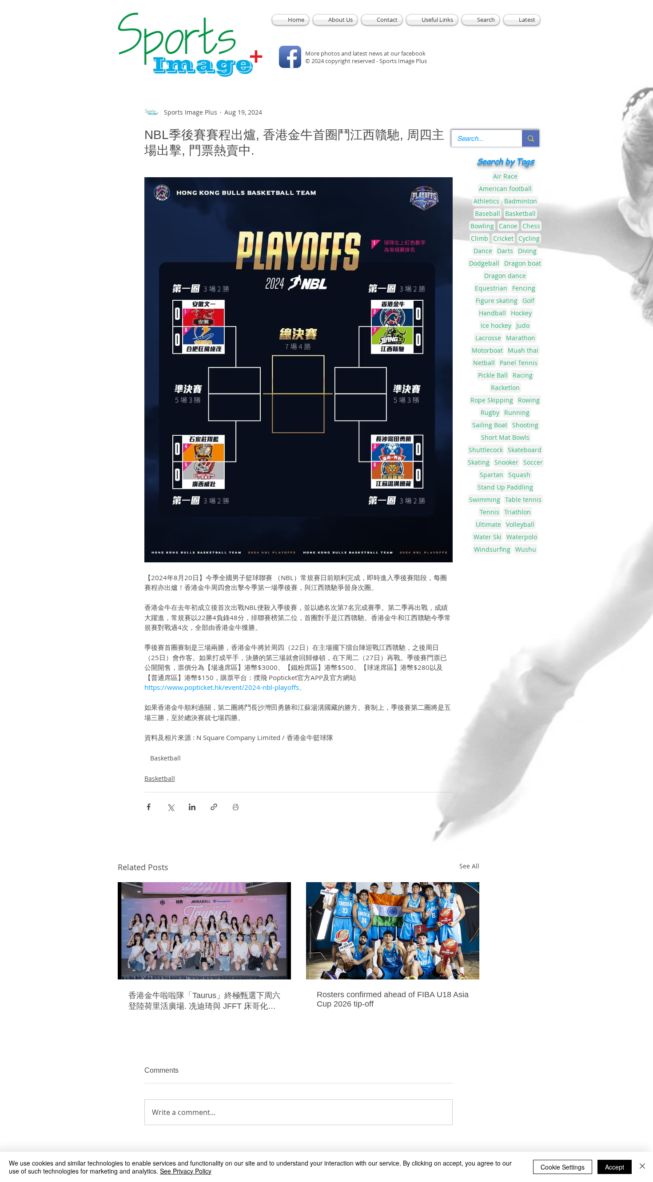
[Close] (642, 1167)
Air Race (505, 176)
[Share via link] (214, 807)
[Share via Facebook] (148, 807)
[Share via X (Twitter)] (170, 807)
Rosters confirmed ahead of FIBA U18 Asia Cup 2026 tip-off (393, 999)
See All (469, 866)
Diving (527, 251)
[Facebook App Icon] (290, 57)
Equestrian (491, 288)
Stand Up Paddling (505, 487)
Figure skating (497, 300)
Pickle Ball (493, 375)
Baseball (487, 213)
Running (517, 412)
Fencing (523, 288)
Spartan (491, 474)
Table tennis (523, 499)
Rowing (529, 400)
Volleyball (520, 524)
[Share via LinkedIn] (192, 807)
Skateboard (525, 450)
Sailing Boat (489, 425)
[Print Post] (235, 807)
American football (505, 188)
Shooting (525, 425)
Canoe (508, 226)
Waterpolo (521, 537)
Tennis (489, 512)
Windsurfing (492, 549)
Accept (614, 1166)
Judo (523, 325)
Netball (484, 362)
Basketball (165, 758)
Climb (479, 238)
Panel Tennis (519, 362)
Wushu (525, 549)
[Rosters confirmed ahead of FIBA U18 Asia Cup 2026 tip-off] (392, 930)
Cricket (503, 238)
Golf (528, 300)
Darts (505, 251)
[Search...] (530, 138)
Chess (531, 226)
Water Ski (488, 537)
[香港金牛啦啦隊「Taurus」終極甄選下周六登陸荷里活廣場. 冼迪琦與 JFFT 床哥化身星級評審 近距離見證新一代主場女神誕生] (204, 930)
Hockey (521, 313)
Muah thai (523, 350)
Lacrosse (488, 338)
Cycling (529, 238)
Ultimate (488, 524)
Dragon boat (522, 263)
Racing (523, 375)
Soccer (533, 462)
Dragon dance (505, 275)
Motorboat (487, 350)
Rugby (490, 412)
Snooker (506, 462)
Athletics (486, 201)
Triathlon (517, 512)
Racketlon (505, 387)
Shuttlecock (486, 450)
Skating (479, 462)
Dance (483, 251)
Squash (519, 474)
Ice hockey (496, 325)
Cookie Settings (563, 1166)
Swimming (484, 499)
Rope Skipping (491, 400)
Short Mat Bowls (505, 437)
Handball (492, 313)
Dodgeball (484, 263)
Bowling (482, 226)
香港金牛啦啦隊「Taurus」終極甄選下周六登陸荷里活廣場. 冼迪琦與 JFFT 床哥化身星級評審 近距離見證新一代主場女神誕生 (204, 1001)
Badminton (520, 201)
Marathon (520, 338)
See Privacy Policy (185, 1170)
